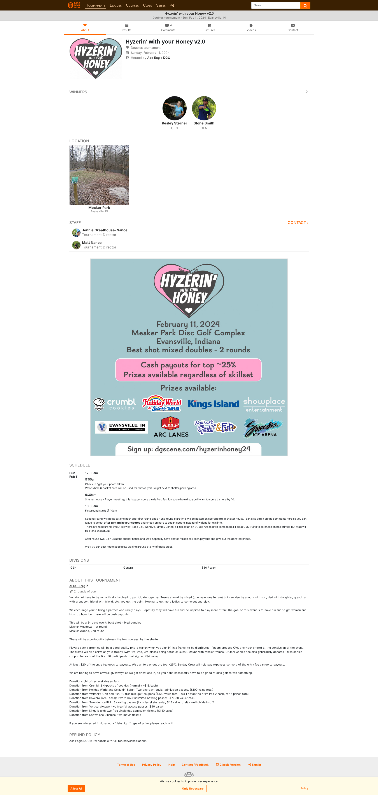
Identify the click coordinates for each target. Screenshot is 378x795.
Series (161, 5)
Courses (132, 5)
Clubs (147, 5)
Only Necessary (193, 788)
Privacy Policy (151, 764)
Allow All (76, 788)
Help (171, 764)
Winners (78, 92)
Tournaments (95, 5)
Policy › (305, 788)
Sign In (256, 764)
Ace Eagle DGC (158, 57)
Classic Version (230, 764)
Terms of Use (126, 764)
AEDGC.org (77, 586)
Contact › (298, 222)
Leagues (116, 5)
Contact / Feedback (195, 764)
